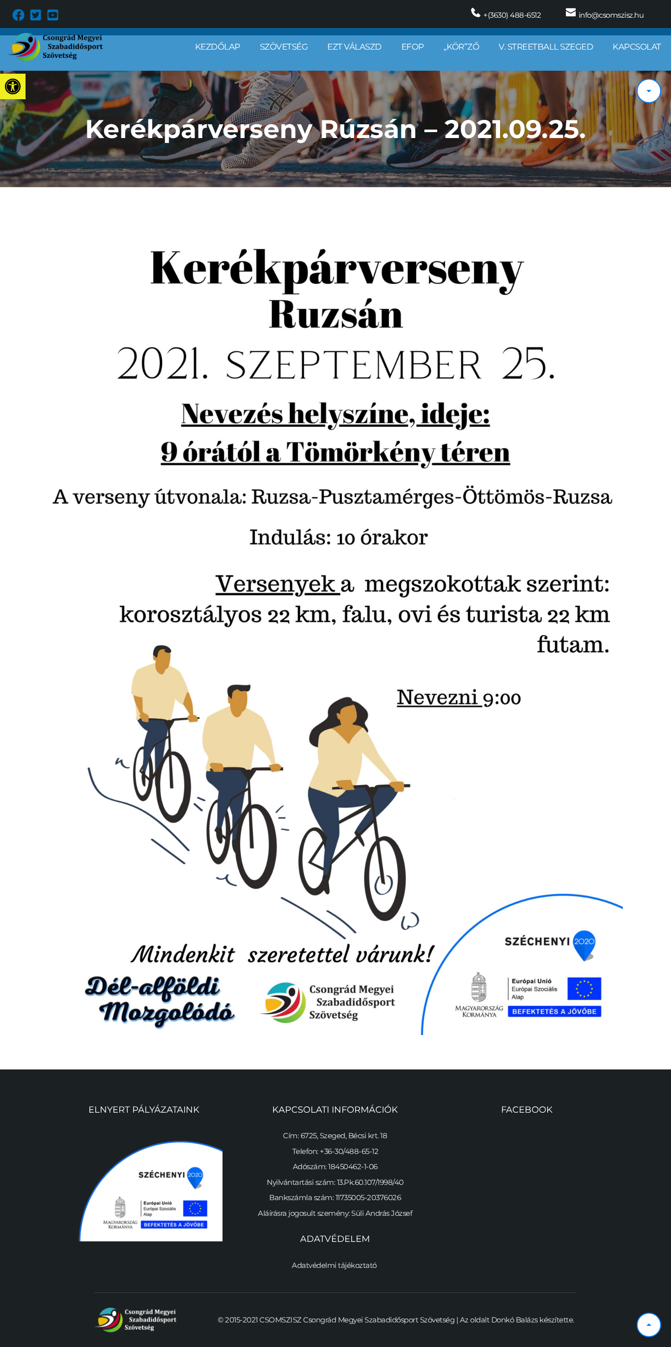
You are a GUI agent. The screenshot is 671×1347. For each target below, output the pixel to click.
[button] (13, 86)
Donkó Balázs (514, 1319)
